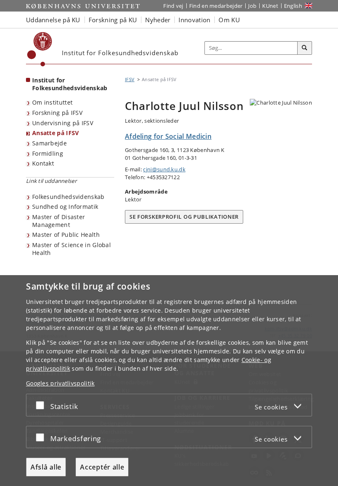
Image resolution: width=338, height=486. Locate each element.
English (293, 5)
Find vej (173, 5)
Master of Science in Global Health (71, 249)
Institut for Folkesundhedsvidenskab (70, 84)
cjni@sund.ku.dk (164, 169)
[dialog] (169, 380)
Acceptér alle (102, 467)
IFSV (129, 79)
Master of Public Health (66, 234)
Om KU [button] (229, 20)
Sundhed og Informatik (65, 206)
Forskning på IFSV (57, 113)
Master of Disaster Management (58, 221)
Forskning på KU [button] (113, 20)
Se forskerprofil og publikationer (184, 216)
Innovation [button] (194, 20)
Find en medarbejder (216, 5)
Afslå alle (46, 467)
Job (252, 5)
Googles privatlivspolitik (60, 383)
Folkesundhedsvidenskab (68, 197)
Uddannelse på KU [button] (53, 20)
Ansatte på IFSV (55, 133)
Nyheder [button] (157, 20)
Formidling (47, 153)
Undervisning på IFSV (62, 123)
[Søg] (304, 48)
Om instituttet (52, 102)
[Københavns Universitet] (39, 49)
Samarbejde (49, 143)
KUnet (270, 5)
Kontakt (43, 163)
